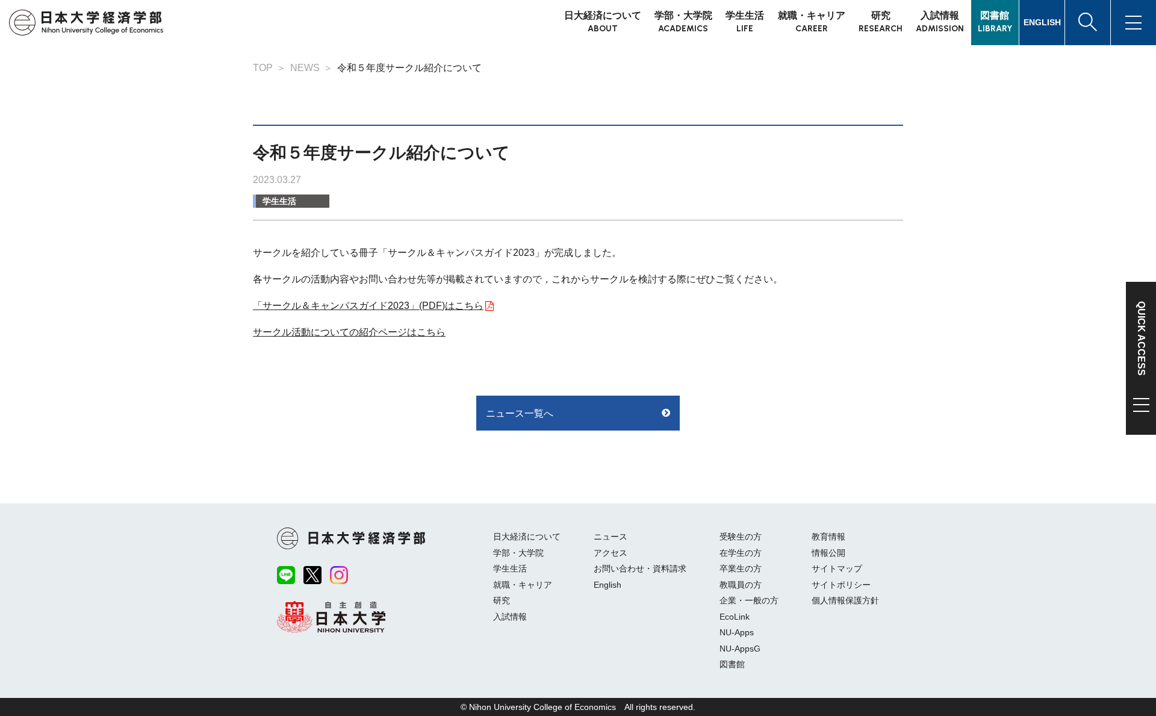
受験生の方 (740, 536)
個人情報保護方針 (845, 600)
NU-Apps (736, 632)
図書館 (732, 664)
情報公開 (828, 553)
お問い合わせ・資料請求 (640, 568)
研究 (501, 600)
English (607, 585)
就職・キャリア (522, 585)
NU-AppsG (739, 648)
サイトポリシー (841, 585)
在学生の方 (740, 553)
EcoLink (734, 616)
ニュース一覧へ (519, 413)
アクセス (610, 553)
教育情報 (828, 536)
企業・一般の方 (748, 600)
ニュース (610, 536)
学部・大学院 (518, 553)
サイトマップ (837, 568)
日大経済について (527, 536)
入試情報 (510, 616)
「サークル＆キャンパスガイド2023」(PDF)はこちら (368, 305)
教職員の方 (740, 585)
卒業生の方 (740, 568)
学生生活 (279, 201)
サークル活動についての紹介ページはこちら (349, 332)
